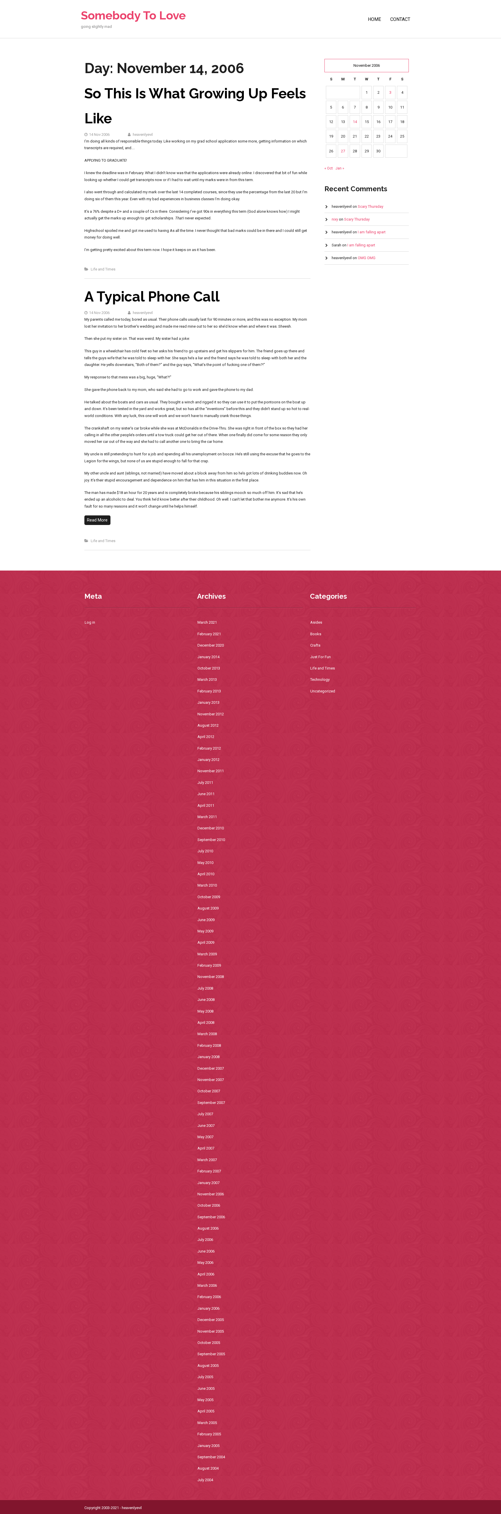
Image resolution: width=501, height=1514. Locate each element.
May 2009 (205, 931)
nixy (335, 219)
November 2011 (210, 771)
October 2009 (208, 897)
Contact (400, 19)
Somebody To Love (133, 15)
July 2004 (205, 1480)
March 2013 (207, 679)
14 (355, 122)
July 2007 (205, 1114)
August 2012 (208, 725)
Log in (90, 622)
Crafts (315, 645)
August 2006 (208, 1228)
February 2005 (209, 1434)
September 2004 (211, 1457)
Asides (316, 622)
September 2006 (211, 1217)
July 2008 (205, 988)
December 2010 (210, 828)
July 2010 (205, 851)
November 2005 (210, 1331)
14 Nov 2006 (99, 134)
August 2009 (208, 908)
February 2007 (209, 1171)
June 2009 (206, 920)
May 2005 (205, 1400)
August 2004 (208, 1468)
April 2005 (205, 1411)
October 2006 (208, 1205)
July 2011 (205, 782)
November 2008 (210, 977)
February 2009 (209, 965)
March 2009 (207, 954)
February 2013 (209, 691)
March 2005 (207, 1423)
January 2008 (208, 1057)
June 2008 (206, 999)
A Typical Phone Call (151, 296)
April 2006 (205, 1274)
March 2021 (207, 622)
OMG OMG (366, 258)
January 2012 (208, 759)
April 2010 (205, 874)
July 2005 (205, 1377)
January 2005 (208, 1445)
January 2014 (208, 657)
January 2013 (208, 702)
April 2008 (205, 1022)
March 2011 (207, 817)
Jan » (339, 168)
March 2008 (207, 1034)
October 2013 (208, 668)
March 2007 (207, 1160)
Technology (320, 679)
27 (343, 151)
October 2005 (208, 1342)
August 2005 (208, 1365)
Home (374, 19)
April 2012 (205, 737)
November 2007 (210, 1080)
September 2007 (211, 1102)
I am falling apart (372, 232)
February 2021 (209, 634)
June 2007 (206, 1125)
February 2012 (209, 748)
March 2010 (207, 885)
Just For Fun (320, 657)
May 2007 (205, 1137)
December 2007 (210, 1068)
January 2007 (208, 1183)
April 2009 (205, 942)
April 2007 (205, 1148)
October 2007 (208, 1091)
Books (315, 634)
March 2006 (207, 1285)
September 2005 (211, 1354)
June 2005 (206, 1388)
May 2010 (205, 862)
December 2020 (210, 645)
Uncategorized (322, 691)
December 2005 (210, 1320)
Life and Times (103, 269)
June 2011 (206, 794)
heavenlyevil (142, 134)
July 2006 (205, 1239)
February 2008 (209, 1045)
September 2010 (211, 840)
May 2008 (205, 1011)
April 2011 (205, 805)
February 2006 (209, 1297)
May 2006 (205, 1262)
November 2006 (210, 1194)
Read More (97, 520)
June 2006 (206, 1251)
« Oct (328, 168)
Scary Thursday (370, 206)
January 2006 (208, 1308)
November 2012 (210, 714)
